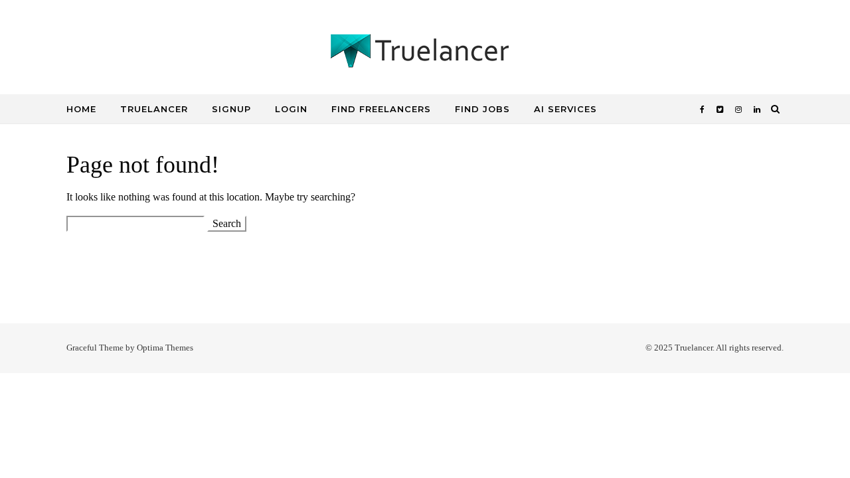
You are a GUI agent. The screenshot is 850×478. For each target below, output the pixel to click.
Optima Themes (165, 348)
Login (291, 109)
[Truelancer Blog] (425, 54)
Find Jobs (482, 109)
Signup (231, 109)
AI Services (565, 109)
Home (81, 109)
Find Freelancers (381, 109)
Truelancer (154, 109)
